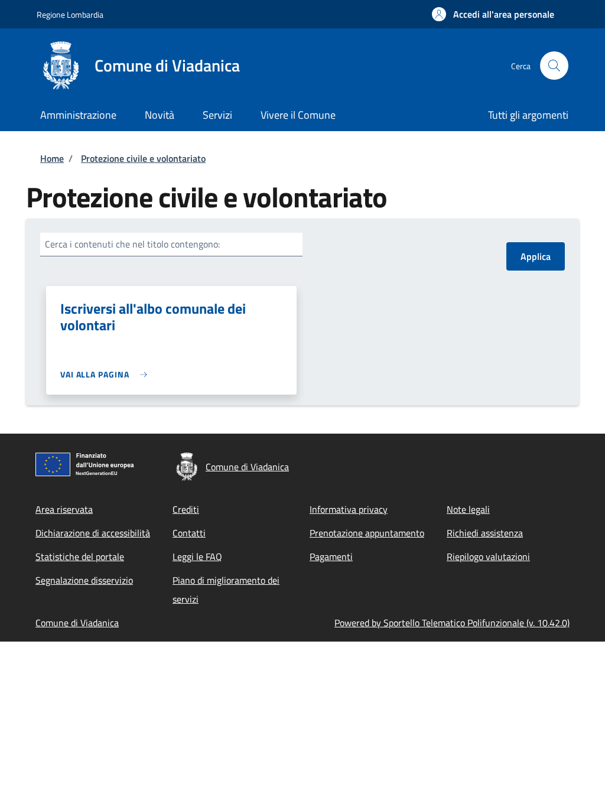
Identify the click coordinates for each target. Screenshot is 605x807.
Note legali (468, 509)
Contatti (189, 533)
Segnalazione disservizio (84, 580)
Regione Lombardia (70, 14)
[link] (106, 374)
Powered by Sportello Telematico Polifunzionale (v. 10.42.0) (452, 623)
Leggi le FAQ (197, 556)
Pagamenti (331, 556)
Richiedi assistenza (485, 533)
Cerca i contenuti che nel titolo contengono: (132, 244)
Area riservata (64, 509)
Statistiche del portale (79, 556)
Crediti (186, 509)
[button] (493, 14)
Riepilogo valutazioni (488, 556)
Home (52, 158)
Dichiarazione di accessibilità (92, 533)
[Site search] (554, 65)
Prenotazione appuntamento (367, 533)
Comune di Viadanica (77, 623)
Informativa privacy (349, 509)
